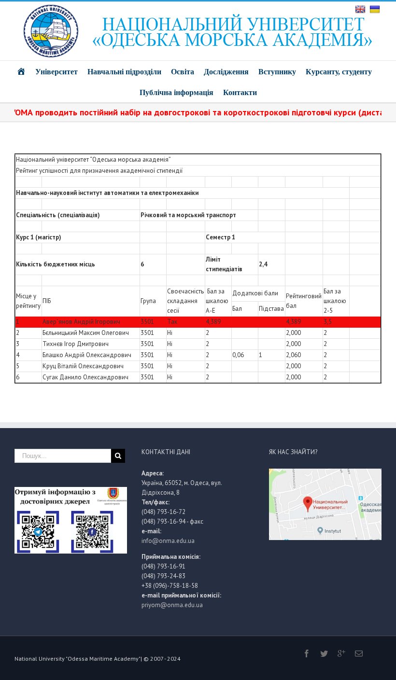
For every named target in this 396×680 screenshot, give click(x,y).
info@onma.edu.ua (168, 541)
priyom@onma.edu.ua (172, 605)
